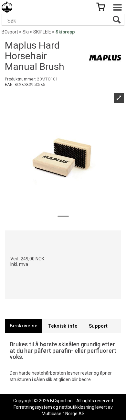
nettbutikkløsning (76, 407)
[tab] (23, 325)
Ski (26, 31)
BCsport (10, 31)
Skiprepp (65, 31)
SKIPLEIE (42, 31)
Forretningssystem (33, 407)
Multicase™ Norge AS (63, 413)
